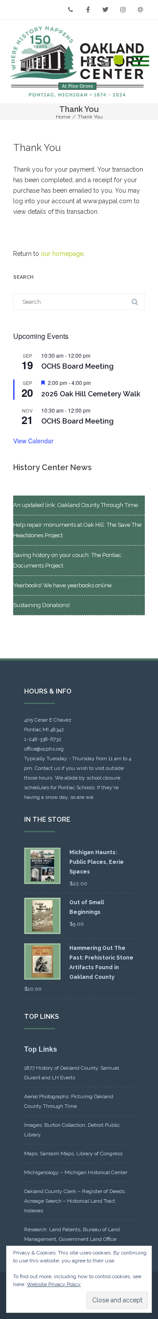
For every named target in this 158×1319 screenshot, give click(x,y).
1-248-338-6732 (42, 739)
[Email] (140, 9)
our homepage (62, 253)
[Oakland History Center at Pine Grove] (79, 62)
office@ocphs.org (44, 749)
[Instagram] (123, 9)
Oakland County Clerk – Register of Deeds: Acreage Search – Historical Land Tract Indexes (75, 1201)
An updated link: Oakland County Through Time (75, 505)
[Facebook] (88, 9)
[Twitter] (105, 9)
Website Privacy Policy (54, 1284)
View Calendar (33, 440)
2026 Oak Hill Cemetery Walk (90, 394)
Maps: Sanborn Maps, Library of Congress (73, 1153)
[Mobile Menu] (140, 61)
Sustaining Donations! (41, 605)
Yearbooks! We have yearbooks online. (63, 585)
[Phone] (70, 9)
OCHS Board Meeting (77, 366)
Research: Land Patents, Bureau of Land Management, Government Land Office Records (72, 1239)
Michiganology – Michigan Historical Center (75, 1172)
